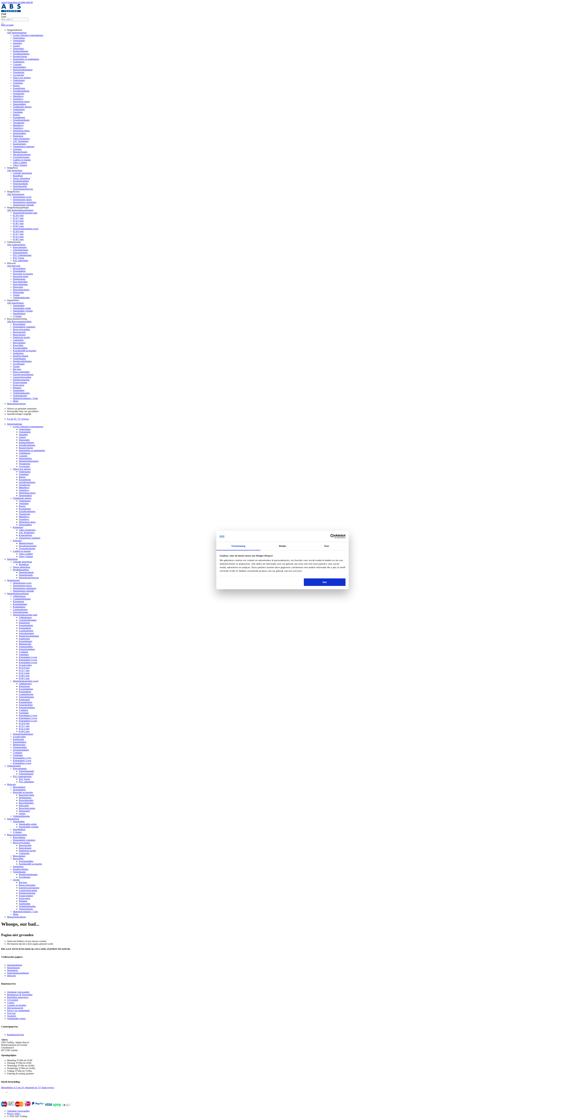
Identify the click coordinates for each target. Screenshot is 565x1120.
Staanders (17, 43)
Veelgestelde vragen (16, 1018)
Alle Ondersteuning (16, 244)
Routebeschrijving (15, 1034)
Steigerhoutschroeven (23, 189)
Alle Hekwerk (13, 266)
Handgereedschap (21, 380)
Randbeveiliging (20, 356)
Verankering (18, 72)
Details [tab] (282, 546)
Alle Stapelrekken (15, 303)
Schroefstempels (20, 250)
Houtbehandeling (21, 181)
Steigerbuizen (13, 580)
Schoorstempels (20, 252)
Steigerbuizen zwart (22, 197)
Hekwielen (18, 287)
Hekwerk (11, 784)
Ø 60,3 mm (18, 226)
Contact (10, 1002)
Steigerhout (12, 559)
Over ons (11, 1013)
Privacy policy (13, 1113)
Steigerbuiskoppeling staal (25, 213)
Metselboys (18, 96)
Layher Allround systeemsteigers (28, 35)
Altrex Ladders (20, 162)
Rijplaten (17, 387)
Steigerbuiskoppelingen (18, 593)
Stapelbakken (19, 313)
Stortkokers (18, 353)
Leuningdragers (20, 609)
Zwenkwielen (25, 665)
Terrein (16, 366)
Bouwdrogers (19, 334)
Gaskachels (18, 340)
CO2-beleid (12, 1000)
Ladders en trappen (22, 160)
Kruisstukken (19, 607)
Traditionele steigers (22, 107)
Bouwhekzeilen (20, 281)
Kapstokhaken (25, 641)
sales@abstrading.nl (10, 2)
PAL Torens (18, 258)
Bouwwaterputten (21, 372)
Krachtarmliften (20, 348)
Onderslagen (19, 38)
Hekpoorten (18, 292)
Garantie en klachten (16, 1005)
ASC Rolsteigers (21, 141)
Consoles (17, 64)
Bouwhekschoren (21, 289)
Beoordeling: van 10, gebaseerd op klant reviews (27, 1087)
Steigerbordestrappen (23, 69)
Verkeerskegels (20, 395)
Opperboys (18, 99)
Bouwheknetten (20, 284)
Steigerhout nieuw (21, 101)
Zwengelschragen (21, 157)
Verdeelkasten (19, 358)
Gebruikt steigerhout (22, 173)
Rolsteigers (18, 136)
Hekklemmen (19, 279)
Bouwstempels (20, 247)
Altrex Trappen (20, 165)
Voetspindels (19, 40)
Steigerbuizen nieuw (22, 199)
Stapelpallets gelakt (22, 308)
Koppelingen (19, 88)
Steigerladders (19, 67)
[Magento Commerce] (11, 11)
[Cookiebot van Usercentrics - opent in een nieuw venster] (332, 536)
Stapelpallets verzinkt (23, 311)
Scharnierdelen (26, 646)
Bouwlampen (19, 342)
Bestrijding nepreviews (17, 997)
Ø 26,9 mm (18, 215)
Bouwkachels (19, 332)
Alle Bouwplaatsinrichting (19, 321)
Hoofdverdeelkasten (22, 361)
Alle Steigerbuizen (15, 194)
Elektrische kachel (21, 337)
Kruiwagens (18, 385)
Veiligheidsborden (21, 297)
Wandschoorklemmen (29, 636)
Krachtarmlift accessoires (24, 350)
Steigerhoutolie (20, 186)
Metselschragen (20, 152)
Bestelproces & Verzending (19, 994)
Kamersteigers (19, 144)
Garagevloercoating (22, 377)
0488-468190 (26, 2)
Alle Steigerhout (14, 170)
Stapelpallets (19, 305)
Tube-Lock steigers (22, 77)
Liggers (16, 46)
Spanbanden (18, 390)
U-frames (17, 316)
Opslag (16, 295)
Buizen (16, 85)
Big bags (17, 369)
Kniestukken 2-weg (28, 657)
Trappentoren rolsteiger (23, 146)
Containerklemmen (22, 599)
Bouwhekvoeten (20, 276)
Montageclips (25, 644)
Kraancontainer (20, 382)
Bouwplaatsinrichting (17, 834)
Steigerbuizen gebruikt (23, 205)
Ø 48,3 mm (18, 223)
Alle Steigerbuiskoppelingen (20, 210)
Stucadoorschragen (22, 154)
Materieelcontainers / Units (25, 398)
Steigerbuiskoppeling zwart (25, 228)
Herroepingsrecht (15, 1008)
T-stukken (23, 652)
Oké (325, 582)
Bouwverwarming (21, 329)
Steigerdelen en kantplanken (26, 59)
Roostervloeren (20, 56)
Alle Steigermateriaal (16, 32)
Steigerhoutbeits (20, 183)
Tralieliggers (18, 62)
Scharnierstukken (27, 649)
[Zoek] (2, 23)
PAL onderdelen (20, 260)
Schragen (17, 149)
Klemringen (18, 601)
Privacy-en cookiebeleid (18, 1010)
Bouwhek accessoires (23, 274)
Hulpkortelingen (20, 51)
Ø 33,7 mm (18, 218)
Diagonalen (18, 48)
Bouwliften (18, 345)
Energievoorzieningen (23, 374)
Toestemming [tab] (238, 546)
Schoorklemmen (20, 612)
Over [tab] (326, 546)
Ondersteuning (14, 766)
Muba (15, 401)
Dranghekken (19, 271)
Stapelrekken (13, 819)
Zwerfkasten (19, 364)
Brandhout (18, 175)
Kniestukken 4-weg (28, 662)
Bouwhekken (19, 268)
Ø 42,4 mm (18, 221)
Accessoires (18, 75)
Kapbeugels (24, 638)
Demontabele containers (24, 327)
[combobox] (14, 19)
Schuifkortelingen (21, 54)
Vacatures (11, 1016)
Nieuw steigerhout (21, 178)
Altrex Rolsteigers (21, 138)
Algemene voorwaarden (18, 992)
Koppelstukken (20, 604)
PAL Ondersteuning (22, 255)
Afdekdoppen (19, 596)
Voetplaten (18, 83)
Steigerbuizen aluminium (24, 202)
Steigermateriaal (14, 424)
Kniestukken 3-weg (28, 660)
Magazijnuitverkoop (16, 403)
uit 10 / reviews (18, 419)
